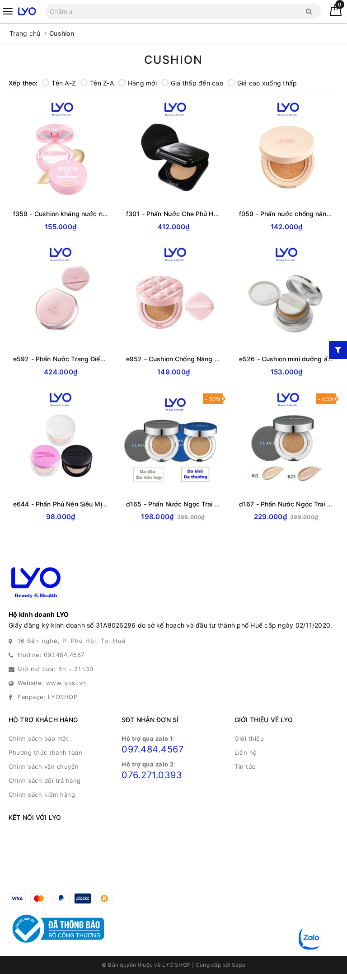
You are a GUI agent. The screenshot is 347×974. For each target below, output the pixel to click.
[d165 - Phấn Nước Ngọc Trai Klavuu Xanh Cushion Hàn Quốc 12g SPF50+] (173, 441)
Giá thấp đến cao (197, 83)
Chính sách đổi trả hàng (45, 780)
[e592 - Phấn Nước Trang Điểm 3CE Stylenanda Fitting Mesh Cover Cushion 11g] (61, 296)
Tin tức (245, 766)
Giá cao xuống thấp (267, 83)
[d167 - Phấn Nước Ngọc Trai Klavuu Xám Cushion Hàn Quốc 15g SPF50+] (286, 441)
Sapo (238, 964)
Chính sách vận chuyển (44, 766)
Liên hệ (245, 752)
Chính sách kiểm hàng (42, 794)
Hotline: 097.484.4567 (51, 654)
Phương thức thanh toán (45, 752)
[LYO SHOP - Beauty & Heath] (27, 11)
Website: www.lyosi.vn (52, 682)
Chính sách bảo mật (38, 738)
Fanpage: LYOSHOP (47, 696)
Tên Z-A (102, 83)
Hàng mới (142, 83)
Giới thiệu (249, 738)
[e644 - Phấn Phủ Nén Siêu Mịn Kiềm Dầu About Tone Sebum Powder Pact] (61, 441)
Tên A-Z (64, 83)
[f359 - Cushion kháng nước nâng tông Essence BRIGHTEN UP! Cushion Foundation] (61, 151)
